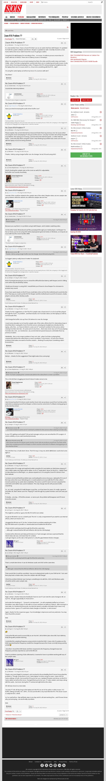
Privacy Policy (63, 762)
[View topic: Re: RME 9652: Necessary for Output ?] (101, 120)
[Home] (13, 8)
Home (6, 17)
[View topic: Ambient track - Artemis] (101, 136)
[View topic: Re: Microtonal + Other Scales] (101, 128)
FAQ (50, 20)
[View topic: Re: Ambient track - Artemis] (101, 112)
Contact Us (38, 762)
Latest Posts (9, 20)
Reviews (42, 17)
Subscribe (23, 2)
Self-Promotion (74, 117)
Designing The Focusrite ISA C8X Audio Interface (83, 210)
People (65, 17)
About (30, 762)
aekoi (72, 115)
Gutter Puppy (75, 123)
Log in (6, 2)
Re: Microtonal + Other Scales (81, 128)
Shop (31, 2)
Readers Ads (42, 20)
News (12, 17)
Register (14, 2)
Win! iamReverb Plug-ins (78, 59)
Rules (65, 20)
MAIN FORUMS (25, 23)
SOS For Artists (29, 20)
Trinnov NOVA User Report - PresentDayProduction (84, 254)
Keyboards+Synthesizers (77, 133)
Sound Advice (77, 17)
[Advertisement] (86, 173)
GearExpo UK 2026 (75, 232)
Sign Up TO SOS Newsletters (86, 155)
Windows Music (36, 23)
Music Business (93, 17)
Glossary (57, 20)
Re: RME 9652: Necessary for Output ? (83, 120)
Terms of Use (73, 762)
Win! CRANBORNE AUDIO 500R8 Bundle (84, 61)
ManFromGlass (75, 146)
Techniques (53, 17)
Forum (21, 17)
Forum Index (14, 23)
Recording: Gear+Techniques (78, 125)
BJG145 (73, 131)
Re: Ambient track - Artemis (80, 112)
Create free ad (86, 100)
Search (19, 20)
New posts (75, 108)
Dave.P (73, 139)
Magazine (31, 17)
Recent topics (84, 108)
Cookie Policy (48, 762)
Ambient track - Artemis (79, 136)
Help (37, 2)
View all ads (75, 100)
